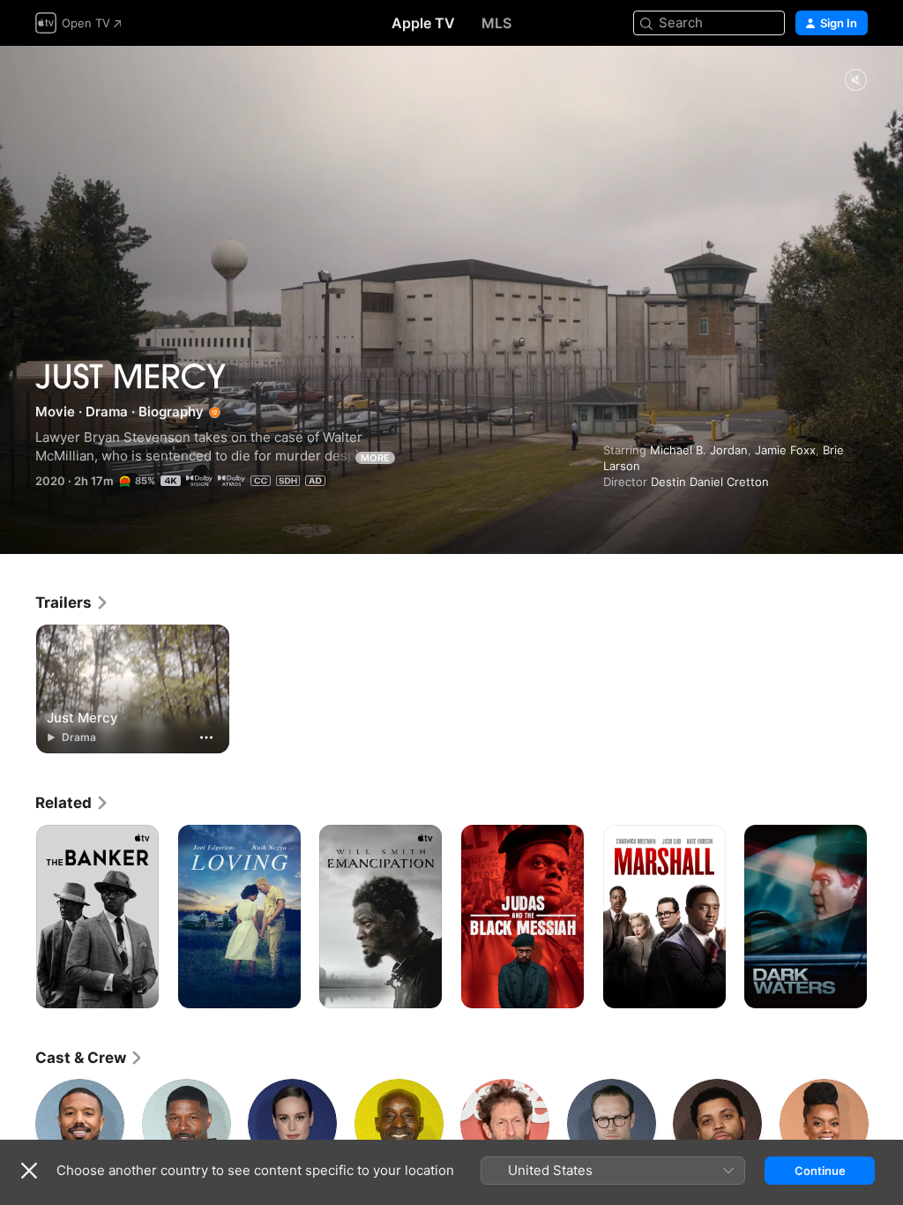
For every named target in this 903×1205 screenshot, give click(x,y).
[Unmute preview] (855, 80)
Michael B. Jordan (699, 450)
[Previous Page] (17, 916)
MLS (496, 23)
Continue (820, 1171)
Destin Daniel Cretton (710, 482)
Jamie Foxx (785, 450)
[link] (72, 602)
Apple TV (423, 23)
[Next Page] (885, 916)
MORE (375, 458)
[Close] (29, 1171)
